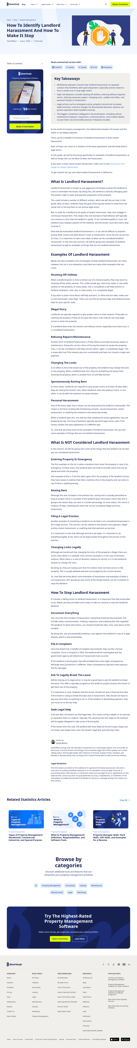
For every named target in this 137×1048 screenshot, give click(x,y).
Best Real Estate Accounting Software (118, 1007)
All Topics (35, 978)
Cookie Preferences (84, 1039)
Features (10, 983)
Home (9, 20)
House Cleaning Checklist (67, 992)
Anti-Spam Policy (71, 1039)
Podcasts (86, 1007)
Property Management (28, 20)
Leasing (35, 992)
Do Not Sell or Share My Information (46, 1039)
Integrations (11, 1002)
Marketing (36, 1011)
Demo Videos (11, 1016)
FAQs (8, 997)
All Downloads (63, 978)
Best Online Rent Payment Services (117, 1000)
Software (35, 983)
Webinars (86, 1002)
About (9, 978)
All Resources (87, 978)
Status (9, 1039)
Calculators (87, 987)
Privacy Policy (29, 1039)
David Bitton (12, 41)
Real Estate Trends (64, 1011)
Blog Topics (37, 974)
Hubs (85, 992)
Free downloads (64, 974)
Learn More (80, 939)
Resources (87, 974)
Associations (87, 1021)
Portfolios (10, 987)
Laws (84, 1011)
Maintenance (37, 1002)
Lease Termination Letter (66, 997)
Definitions (87, 1016)
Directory (86, 1026)
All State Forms (63, 983)
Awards (9, 1007)
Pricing (9, 992)
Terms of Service (18, 1039)
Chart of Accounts (64, 987)
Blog (23, 4)
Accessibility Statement (99, 1039)
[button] (34, 4)
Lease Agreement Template (67, 1002)
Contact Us (11, 1011)
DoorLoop (11, 974)
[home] (13, 4)
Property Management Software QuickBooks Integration (116, 992)
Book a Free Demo (120, 4)
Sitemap (61, 1039)
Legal (34, 997)
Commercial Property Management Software (116, 979)
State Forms (87, 997)
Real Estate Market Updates (93, 1031)
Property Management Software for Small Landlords (118, 985)
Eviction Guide (63, 1007)
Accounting (36, 987)
